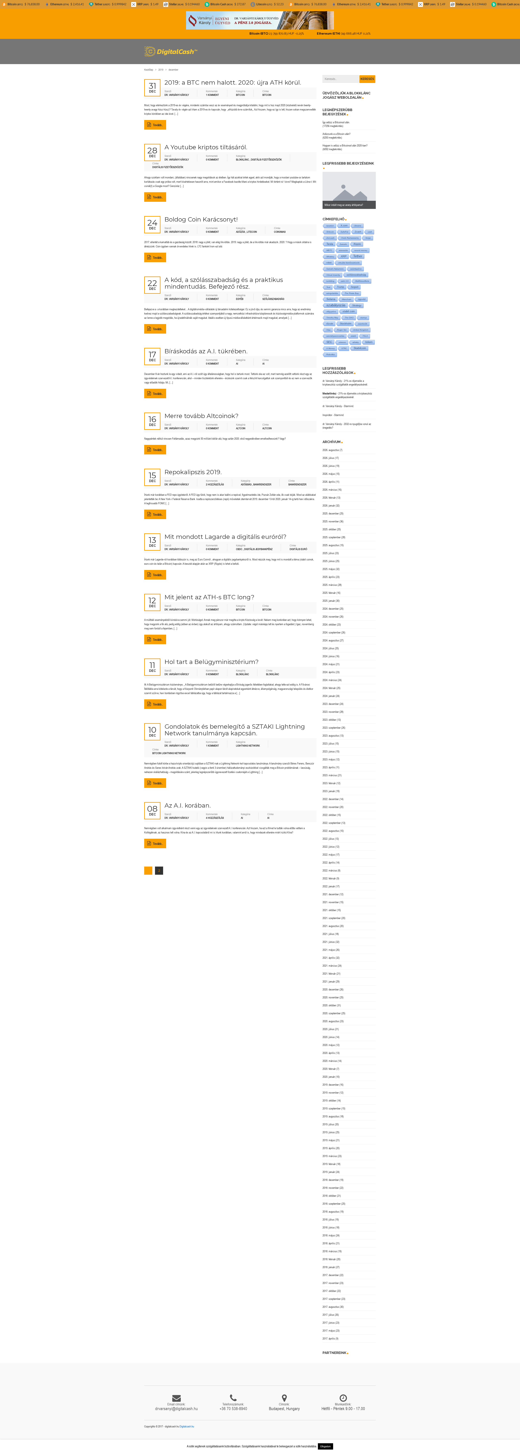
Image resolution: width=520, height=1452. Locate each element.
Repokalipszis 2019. (193, 468)
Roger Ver (342, 326)
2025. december (331, 510)
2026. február (329, 494)
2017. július (328, 1311)
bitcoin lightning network (169, 749)
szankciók (362, 320)
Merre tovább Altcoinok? (201, 412)
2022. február (329, 875)
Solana (330, 295)
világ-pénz (331, 308)
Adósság (246, 481)
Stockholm (345, 320)
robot (329, 259)
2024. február (329, 684)
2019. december (331, 1081)
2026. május (329, 470)
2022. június (329, 843)
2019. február (329, 1160)
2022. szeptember (332, 819)
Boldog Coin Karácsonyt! (201, 216)
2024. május (329, 660)
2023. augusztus (331, 732)
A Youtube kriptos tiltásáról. (206, 143)
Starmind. (349, 402)
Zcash (358, 228)
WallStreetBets (362, 277)
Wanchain (346, 296)
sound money (360, 247)
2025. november (331, 518)
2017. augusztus (331, 1303)
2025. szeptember (332, 533)
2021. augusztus (331, 922)
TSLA (365, 332)
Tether (357, 252)
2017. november (331, 1279)
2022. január (329, 882)
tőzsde (329, 320)
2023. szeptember (332, 724)
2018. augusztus (331, 1208)
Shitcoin (330, 228)
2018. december (331, 1176)
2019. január (329, 1168)
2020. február (329, 1065)
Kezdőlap (148, 66)
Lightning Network (248, 742)
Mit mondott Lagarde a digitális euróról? (225, 533)
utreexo (342, 339)
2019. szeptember (332, 1105)
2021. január (329, 978)
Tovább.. (158, 121)
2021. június (329, 938)
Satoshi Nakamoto (335, 265)
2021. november (331, 898)
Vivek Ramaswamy (350, 234)
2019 (160, 66)
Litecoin (252, 228)
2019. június (329, 1128)
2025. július (328, 549)
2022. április (329, 859)
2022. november (331, 803)
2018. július (328, 1216)
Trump (340, 283)
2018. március (330, 1247)
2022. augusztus (331, 827)
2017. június (329, 1319)
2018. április (329, 1239)
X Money (330, 345)
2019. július (328, 1120)
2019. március (330, 1152)
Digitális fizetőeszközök (266, 156)
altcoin (267, 424)
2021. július (328, 930)
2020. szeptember (332, 1009)
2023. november (331, 708)
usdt (370, 228)
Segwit (354, 283)
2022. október (329, 811)
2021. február (329, 970)
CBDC (239, 545)
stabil (353, 332)
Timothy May (332, 314)
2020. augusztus (331, 1017)
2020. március (330, 1057)
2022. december (331, 795)
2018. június (329, 1224)
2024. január (329, 692)
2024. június (329, 652)
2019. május (329, 1136)
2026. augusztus (331, 446)
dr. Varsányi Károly (332, 377)
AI (237, 360)
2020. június (329, 1033)
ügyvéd (361, 296)
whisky (356, 339)
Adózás (240, 228)
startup (363, 314)
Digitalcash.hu (187, 1423)
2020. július (328, 1025)
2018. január (329, 1263)
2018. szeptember (332, 1200)
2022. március (330, 867)
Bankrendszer (262, 481)
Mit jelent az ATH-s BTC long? (209, 593)
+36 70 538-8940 (233, 1405)
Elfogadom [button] (325, 1446)
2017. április (329, 1335)
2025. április (329, 573)
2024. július (328, 644)
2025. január (329, 597)
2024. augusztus (331, 637)
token (369, 338)
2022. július (328, 835)
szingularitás (332, 290)
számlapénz (356, 265)
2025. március (330, 581)
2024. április (329, 668)
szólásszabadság (273, 295)
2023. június (329, 748)
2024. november (331, 613)
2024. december (331, 605)
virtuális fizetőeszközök (349, 259)
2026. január (329, 502)
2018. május (329, 1232)
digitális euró (298, 545)
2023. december (331, 700)
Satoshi (343, 241)
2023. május (329, 756)
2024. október (329, 621)
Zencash (330, 234)
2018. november (331, 1184)
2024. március (330, 676)
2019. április (329, 1144)
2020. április (329, 1049)
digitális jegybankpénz (258, 545)
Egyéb (239, 295)
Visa (328, 326)
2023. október (329, 716)
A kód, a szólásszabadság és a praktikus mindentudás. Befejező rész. (224, 280)
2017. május (329, 1327)
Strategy (356, 302)
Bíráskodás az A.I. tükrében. (206, 348)
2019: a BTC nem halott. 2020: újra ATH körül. (233, 79)
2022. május (329, 851)
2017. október (329, 1287)
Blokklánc (242, 156)
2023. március (330, 771)
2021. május (329, 946)
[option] (349, 187)
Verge (368, 234)
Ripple (357, 240)
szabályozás (336, 302)
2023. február (329, 779)
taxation (330, 222)
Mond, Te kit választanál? (337, 201)
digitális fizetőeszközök (167, 163)
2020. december (331, 986)
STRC (344, 345)
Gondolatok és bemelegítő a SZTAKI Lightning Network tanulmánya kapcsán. (235, 726)
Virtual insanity (333, 271)
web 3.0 (345, 277)
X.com (344, 222)
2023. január (329, 787)
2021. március (330, 962)
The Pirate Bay (352, 290)
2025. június (329, 557)
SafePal (344, 228)
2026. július (328, 454)
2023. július (328, 740)
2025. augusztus (331, 541)
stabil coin (349, 307)
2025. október (329, 525)
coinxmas (280, 228)
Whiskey (330, 253)
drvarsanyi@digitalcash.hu (176, 1405)
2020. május (329, 1041)
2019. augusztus (331, 1113)
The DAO (349, 314)
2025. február (329, 589)
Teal (328, 284)
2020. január (329, 1073)
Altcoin (240, 424)
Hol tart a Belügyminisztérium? (212, 658)
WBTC (329, 247)
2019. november (331, 1089)
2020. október (329, 1001)
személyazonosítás (335, 332)
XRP (344, 252)
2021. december (331, 890)
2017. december (331, 1271)
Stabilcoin (360, 344)
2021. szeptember (332, 914)
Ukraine (357, 222)
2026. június (329, 462)
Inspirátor (327, 411)
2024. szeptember (332, 629)
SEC (329, 338)
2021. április (329, 954)
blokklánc (272, 670)
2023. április (329, 763)
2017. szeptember (332, 1295)
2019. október (329, 1097)
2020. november (331, 994)
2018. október (329, 1192)
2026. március (330, 486)
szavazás (343, 247)
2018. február (329, 1255)
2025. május (329, 565)
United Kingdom (360, 326)
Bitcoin (240, 91)
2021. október (329, 906)
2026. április (329, 478)
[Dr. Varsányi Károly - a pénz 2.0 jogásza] (260, 20)
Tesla (329, 240)
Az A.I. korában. (188, 802)
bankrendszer (297, 481)
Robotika (330, 351)
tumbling (330, 277)
